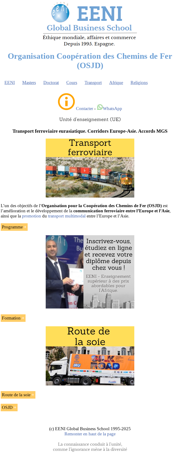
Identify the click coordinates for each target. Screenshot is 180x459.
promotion (31, 215)
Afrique (116, 82)
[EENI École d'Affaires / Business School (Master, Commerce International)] (90, 46)
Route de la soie (16, 394)
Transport (93, 82)
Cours (71, 82)
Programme (12, 226)
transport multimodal (67, 215)
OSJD (7, 407)
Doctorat (51, 82)
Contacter (84, 108)
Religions (139, 82)
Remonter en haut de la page (90, 433)
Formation (11, 318)
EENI (9, 82)
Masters (29, 82)
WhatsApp (112, 108)
